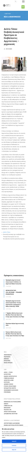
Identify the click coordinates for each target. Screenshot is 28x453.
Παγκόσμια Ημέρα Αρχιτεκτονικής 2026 (15, 324)
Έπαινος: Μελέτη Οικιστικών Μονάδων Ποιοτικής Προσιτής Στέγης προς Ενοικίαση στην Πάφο (15, 334)
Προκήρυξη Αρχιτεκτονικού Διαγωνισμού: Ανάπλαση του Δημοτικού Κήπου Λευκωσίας (13, 282)
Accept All (14, 441)
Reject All (14, 449)
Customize (14, 445)
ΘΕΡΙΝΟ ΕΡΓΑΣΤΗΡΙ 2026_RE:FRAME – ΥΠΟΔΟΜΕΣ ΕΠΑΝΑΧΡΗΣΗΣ (14, 292)
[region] (14, 439)
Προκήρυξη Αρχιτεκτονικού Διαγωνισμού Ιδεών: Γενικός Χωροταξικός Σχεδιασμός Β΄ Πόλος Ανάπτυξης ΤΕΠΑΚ (13, 303)
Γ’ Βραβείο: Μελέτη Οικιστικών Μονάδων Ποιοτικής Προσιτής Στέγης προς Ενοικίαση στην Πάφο (15, 315)
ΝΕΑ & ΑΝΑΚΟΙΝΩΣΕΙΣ (12, 17)
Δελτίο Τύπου (6, 232)
